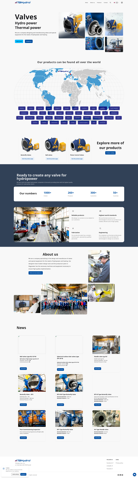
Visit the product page (27, 158)
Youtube (109, 469)
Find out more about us (36, 273)
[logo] (23, 460)
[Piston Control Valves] (79, 144)
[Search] (110, 2)
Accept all (23, 474)
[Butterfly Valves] (30, 144)
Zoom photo (23, 368)
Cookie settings (15, 474)
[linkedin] (120, 475)
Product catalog (110, 153)
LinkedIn (109, 466)
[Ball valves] (55, 144)
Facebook (109, 463)
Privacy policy (119, 463)
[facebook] (118, 475)
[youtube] (122, 475)
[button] (116, 2)
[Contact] (134, 474)
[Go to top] (23, 2)
